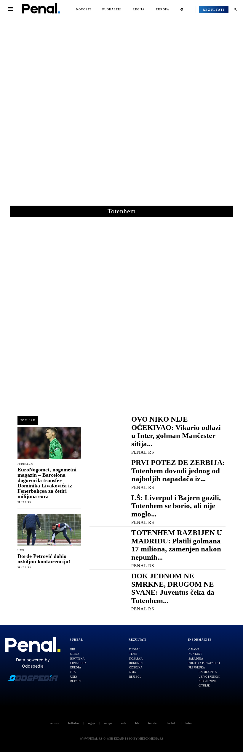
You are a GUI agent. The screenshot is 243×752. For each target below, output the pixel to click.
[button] (235, 9)
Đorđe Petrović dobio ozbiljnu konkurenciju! (43, 558)
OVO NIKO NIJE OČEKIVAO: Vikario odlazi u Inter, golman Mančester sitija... (176, 431)
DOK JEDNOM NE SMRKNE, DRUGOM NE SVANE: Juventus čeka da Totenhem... (173, 588)
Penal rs (24, 502)
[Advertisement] (121, 115)
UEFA (21, 550)
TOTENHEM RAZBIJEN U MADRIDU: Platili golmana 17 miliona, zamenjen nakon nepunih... (176, 545)
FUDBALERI (25, 464)
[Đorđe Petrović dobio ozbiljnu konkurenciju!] (49, 530)
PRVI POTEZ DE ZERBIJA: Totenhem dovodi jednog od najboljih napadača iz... (178, 470)
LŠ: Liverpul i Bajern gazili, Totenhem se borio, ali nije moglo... (176, 506)
